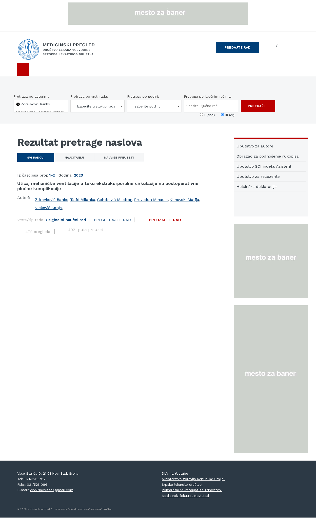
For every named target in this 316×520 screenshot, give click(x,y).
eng (283, 45)
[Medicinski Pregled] (61, 49)
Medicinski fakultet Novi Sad (185, 496)
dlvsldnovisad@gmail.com (51, 490)
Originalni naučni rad (66, 219)
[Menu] (23, 69)
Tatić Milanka (82, 199)
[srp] (271, 46)
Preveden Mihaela (151, 199)
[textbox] (40, 112)
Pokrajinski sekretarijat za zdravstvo (192, 490)
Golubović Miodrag (114, 199)
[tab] (35, 157)
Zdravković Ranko (51, 199)
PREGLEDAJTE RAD (112, 219)
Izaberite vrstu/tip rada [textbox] (96, 106)
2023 (78, 175)
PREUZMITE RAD (165, 219)
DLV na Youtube (175, 473)
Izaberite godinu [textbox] (147, 106)
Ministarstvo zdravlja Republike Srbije (193, 479)
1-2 (52, 175)
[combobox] (97, 106)
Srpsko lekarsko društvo (182, 484)
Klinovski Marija (184, 199)
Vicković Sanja (48, 207)
